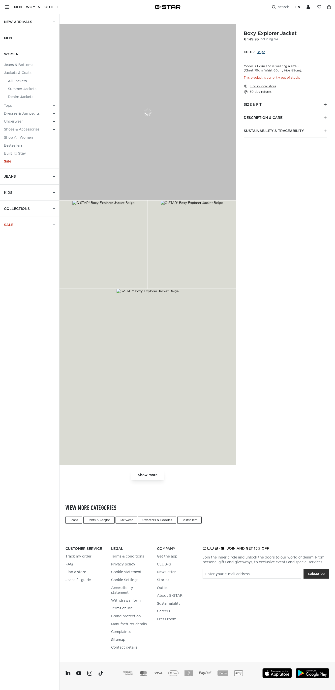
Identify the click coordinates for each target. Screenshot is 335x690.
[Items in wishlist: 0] (319, 7)
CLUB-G (164, 564)
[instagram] (89, 673)
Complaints (121, 632)
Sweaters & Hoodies (157, 520)
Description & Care (263, 118)
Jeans (74, 520)
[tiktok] (100, 673)
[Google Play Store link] (312, 673)
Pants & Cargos (99, 520)
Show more (147, 475)
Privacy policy (123, 564)
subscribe (316, 574)
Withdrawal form (126, 600)
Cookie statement (126, 572)
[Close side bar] (7, 7)
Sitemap (118, 640)
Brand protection (126, 616)
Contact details (124, 647)
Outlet (162, 588)
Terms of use (122, 608)
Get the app (167, 556)
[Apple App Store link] (277, 673)
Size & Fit (253, 104)
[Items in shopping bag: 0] (329, 7)
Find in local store (263, 86)
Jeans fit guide (78, 580)
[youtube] (78, 673)
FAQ (69, 564)
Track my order (78, 556)
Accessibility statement (122, 590)
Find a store (75, 572)
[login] (308, 7)
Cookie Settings (124, 580)
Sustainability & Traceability (274, 131)
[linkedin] (67, 673)
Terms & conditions (127, 556)
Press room (166, 619)
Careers (163, 611)
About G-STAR (170, 595)
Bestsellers (189, 520)
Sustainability (169, 603)
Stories (163, 580)
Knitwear (126, 520)
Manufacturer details (129, 624)
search (283, 7)
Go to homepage (167, 7)
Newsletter (166, 572)
